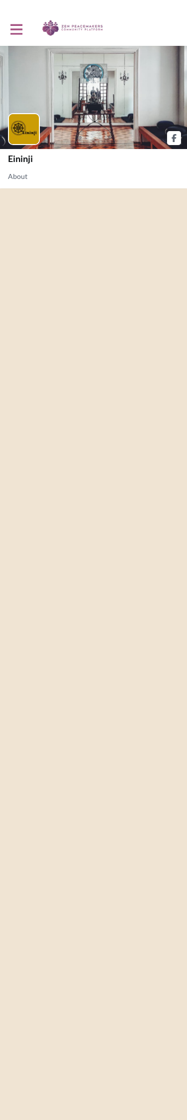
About (17, 176)
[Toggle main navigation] (16, 28)
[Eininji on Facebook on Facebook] (174, 138)
